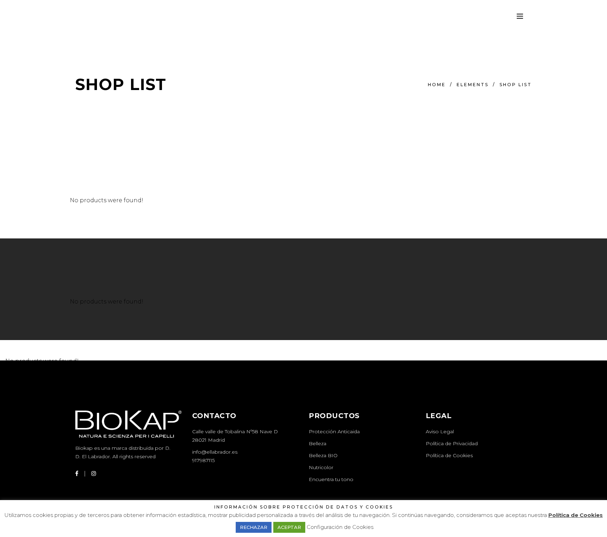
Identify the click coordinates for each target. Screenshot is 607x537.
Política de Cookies (449, 455)
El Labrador (96, 456)
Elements (473, 84)
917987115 (203, 460)
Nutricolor (321, 467)
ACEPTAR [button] (289, 527)
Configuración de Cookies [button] (340, 527)
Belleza (317, 443)
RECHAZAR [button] (253, 527)
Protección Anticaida (334, 431)
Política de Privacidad (452, 443)
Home (437, 84)
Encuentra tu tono (331, 479)
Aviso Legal (440, 431)
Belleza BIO (323, 455)
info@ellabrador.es (214, 452)
